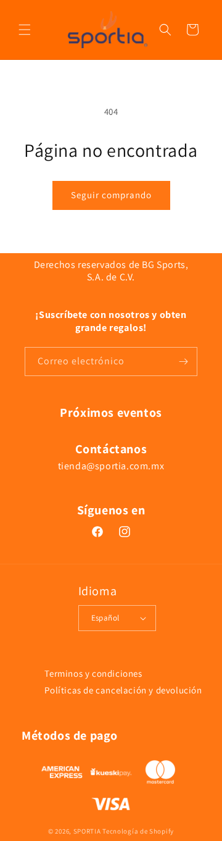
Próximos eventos (111, 412)
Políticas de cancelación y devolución (123, 690)
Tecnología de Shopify (138, 831)
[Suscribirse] (183, 361)
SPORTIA (87, 831)
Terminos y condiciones (93, 673)
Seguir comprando (111, 195)
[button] (24, 29)
